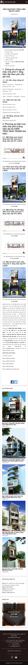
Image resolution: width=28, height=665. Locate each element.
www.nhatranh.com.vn (7, 590)
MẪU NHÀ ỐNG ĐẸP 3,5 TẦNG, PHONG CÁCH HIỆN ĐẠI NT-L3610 (12, 533)
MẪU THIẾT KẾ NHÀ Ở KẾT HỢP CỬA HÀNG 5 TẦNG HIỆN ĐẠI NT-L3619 (12, 497)
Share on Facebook (12, 382)
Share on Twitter (15, 382)
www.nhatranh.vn (11, 589)
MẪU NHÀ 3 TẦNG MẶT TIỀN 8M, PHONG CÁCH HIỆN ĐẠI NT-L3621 (13, 424)
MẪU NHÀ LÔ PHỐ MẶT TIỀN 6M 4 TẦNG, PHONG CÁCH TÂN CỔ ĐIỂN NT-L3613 (13, 460)
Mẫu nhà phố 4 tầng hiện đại (12, 50)
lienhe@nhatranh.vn (10, 348)
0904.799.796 (9, 587)
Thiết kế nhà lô (14, 14)
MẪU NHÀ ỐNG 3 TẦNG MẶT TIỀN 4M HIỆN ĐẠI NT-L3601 (12, 569)
